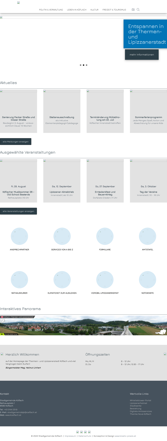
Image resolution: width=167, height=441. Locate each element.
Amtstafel (147, 249)
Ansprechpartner (19, 249)
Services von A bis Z (62, 249)
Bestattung (135, 408)
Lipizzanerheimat (138, 403)
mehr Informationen (142, 54)
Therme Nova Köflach (140, 414)
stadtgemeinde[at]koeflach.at (22, 412)
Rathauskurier (19, 293)
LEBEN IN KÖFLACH (76, 9)
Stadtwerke (135, 406)
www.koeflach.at (13, 415)
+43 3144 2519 (10, 409)
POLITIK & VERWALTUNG (51, 9)
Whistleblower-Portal (140, 400)
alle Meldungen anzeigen (16, 141)
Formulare (105, 249)
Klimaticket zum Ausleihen (62, 293)
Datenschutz (84, 436)
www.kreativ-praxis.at (125, 436)
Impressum (70, 436)
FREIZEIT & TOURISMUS (114, 9)
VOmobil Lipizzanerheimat (105, 293)
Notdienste (148, 293)
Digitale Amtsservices (141, 411)
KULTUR (94, 9)
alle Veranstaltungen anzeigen (18, 211)
